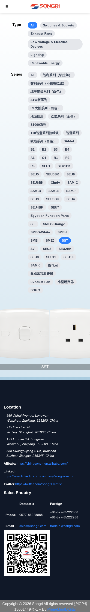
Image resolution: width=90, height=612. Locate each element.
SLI (33, 224)
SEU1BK (64, 166)
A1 (32, 158)
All (32, 25)
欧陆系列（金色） (64, 116)
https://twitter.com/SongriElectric (38, 484)
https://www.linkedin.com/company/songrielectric (39, 476)
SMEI (34, 240)
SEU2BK (65, 249)
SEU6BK (36, 182)
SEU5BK (52, 174)
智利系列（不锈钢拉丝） (48, 83)
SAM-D (35, 191)
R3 (32, 166)
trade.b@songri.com (65, 526)
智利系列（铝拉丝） (57, 75)
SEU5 (34, 174)
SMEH (62, 232)
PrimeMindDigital (61, 609)
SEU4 (70, 199)
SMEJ (50, 240)
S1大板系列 (38, 100)
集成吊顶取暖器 (41, 273)
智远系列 (72, 133)
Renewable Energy (45, 63)
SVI (33, 249)
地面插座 (36, 116)
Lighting (37, 55)
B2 (44, 149)
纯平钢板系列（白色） (46, 91)
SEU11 (51, 257)
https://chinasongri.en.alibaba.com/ (42, 463)
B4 (67, 149)
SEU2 (47, 249)
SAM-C (72, 182)
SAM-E (53, 191)
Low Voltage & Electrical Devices (49, 44)
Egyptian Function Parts (49, 215)
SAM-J (35, 265)
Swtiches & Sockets (58, 25)
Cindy (55, 182)
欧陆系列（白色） (43, 141)
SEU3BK (52, 199)
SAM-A (69, 141)
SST (65, 240)
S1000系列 (38, 124)
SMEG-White (40, 232)
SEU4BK (36, 207)
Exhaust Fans (41, 33)
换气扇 (53, 265)
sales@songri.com (32, 526)
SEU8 (34, 257)
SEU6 (70, 174)
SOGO (35, 290)
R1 (56, 158)
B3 (56, 149)
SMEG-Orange (54, 224)
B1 (32, 149)
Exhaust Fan (40, 282)
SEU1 (46, 166)
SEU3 (34, 199)
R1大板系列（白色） (45, 108)
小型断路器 (66, 282)
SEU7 (55, 207)
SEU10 (68, 257)
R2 (67, 158)
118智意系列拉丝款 (44, 133)
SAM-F (71, 191)
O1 (44, 158)
